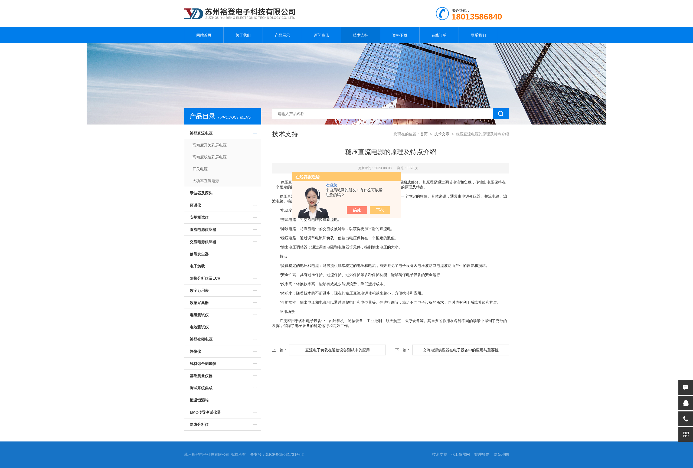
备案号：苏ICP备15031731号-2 (277, 454)
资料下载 (399, 35)
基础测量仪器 (201, 376)
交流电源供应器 (203, 242)
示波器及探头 (201, 193)
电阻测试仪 (199, 315)
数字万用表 (199, 290)
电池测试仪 (199, 327)
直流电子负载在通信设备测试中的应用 (337, 350)
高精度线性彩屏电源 (209, 157)
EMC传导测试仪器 (205, 412)
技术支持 (360, 35)
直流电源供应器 (203, 229)
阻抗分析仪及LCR (205, 278)
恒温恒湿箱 (199, 400)
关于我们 (243, 35)
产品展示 (282, 35)
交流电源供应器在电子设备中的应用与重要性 (461, 350)
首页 (424, 134)
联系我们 (478, 35)
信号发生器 (199, 254)
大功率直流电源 (205, 181)
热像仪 (195, 351)
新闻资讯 (321, 35)
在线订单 (439, 35)
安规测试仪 (199, 217)
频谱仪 (195, 205)
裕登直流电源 (201, 133)
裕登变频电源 (201, 339)
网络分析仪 (199, 424)
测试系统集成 (201, 388)
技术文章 (441, 134)
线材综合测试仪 (203, 363)
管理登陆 (481, 454)
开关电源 (200, 169)
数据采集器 (199, 302)
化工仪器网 (460, 454)
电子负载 (197, 266)
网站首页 (203, 35)
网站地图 (501, 454)
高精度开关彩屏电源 (209, 145)
